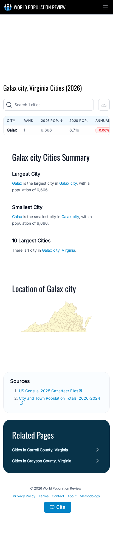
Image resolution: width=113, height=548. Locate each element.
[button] (105, 7)
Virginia (68, 250)
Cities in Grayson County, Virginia (41, 460)
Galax (12, 130)
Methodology (90, 496)
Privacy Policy (24, 496)
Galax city (68, 183)
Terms (44, 496)
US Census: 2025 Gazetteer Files (48, 390)
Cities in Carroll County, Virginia (40, 449)
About (72, 496)
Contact (58, 496)
